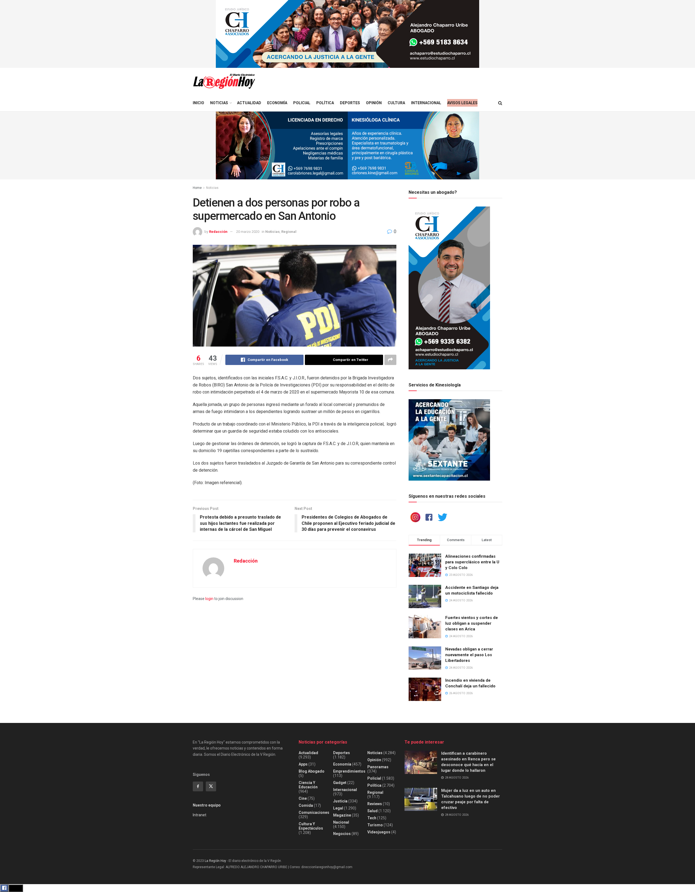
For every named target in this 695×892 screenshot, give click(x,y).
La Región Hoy (215, 861)
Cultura (396, 103)
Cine (303, 798)
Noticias (219, 103)
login (209, 598)
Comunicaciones (314, 812)
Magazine (342, 815)
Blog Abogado (311, 771)
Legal (338, 808)
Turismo (375, 825)
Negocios (342, 833)
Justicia (340, 801)
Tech (371, 818)
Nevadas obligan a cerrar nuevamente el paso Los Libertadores (469, 655)
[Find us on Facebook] (198, 786)
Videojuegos (378, 832)
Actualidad (249, 103)
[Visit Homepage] (224, 81)
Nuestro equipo (207, 805)
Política (325, 103)
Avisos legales (462, 103)
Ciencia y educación (308, 784)
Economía (277, 103)
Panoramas (377, 767)
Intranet (199, 815)
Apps (303, 764)
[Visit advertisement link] (347, 34)
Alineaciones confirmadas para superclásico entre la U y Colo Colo (472, 562)
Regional (288, 232)
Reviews (374, 804)
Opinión (374, 103)
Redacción (218, 232)
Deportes (350, 103)
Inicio (198, 103)
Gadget (339, 782)
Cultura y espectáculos (311, 826)
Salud (372, 811)
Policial (301, 103)
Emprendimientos (349, 771)
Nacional (341, 822)
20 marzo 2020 (247, 232)
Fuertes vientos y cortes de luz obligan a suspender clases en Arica (471, 623)
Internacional (426, 103)
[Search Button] (500, 103)
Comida (306, 805)
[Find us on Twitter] (211, 786)
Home (197, 188)
